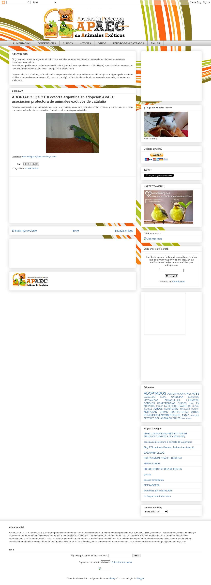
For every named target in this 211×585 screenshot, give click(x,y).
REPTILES (149, 418)
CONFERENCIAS (47, 43)
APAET (187, 394)
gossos (147, 474)
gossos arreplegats (154, 480)
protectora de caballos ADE (158, 490)
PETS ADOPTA (151, 485)
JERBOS (158, 408)
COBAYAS (192, 400)
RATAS (185, 415)
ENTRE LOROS (152, 463)
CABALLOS (149, 397)
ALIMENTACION (21, 43)
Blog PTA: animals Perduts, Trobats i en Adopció (169, 447)
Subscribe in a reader (122, 562)
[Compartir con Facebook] (34, 164)
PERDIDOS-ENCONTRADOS (128, 43)
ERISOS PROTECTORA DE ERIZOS (163, 469)
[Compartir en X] (30, 164)
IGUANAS (148, 409)
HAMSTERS (185, 406)
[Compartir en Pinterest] (37, 164)
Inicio (76, 230)
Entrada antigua (124, 230)
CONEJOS (149, 403)
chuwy (112, 578)
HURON (195, 406)
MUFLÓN (195, 409)
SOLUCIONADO (163, 418)
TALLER (155, 43)
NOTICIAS (85, 43)
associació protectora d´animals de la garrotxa (168, 442)
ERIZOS (159, 406)
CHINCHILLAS (172, 400)
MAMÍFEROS (171, 408)
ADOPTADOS (32, 168)
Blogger (140, 578)
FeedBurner (178, 281)
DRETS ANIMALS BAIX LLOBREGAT (163, 458)
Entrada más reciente (24, 230)
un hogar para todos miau (157, 496)
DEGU (191, 403)
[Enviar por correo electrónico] (24, 164)
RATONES (195, 415)
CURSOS (68, 43)
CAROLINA (177, 397)
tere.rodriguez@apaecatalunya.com (39, 156)
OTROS (102, 43)
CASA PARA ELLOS (154, 452)
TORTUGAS (186, 418)
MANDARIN (185, 409)
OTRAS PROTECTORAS (174, 412)
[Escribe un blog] (27, 164)
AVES (195, 393)
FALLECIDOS (170, 406)
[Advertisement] (72, 199)
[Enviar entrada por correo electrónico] (18, 164)
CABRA (163, 397)
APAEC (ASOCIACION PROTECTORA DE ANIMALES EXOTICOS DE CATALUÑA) (165, 435)
